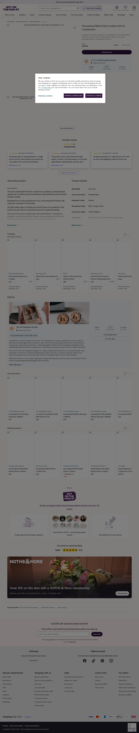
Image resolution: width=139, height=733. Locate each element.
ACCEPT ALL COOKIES (93, 95)
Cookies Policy (46, 87)
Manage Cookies (45, 96)
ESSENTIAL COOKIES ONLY (74, 95)
